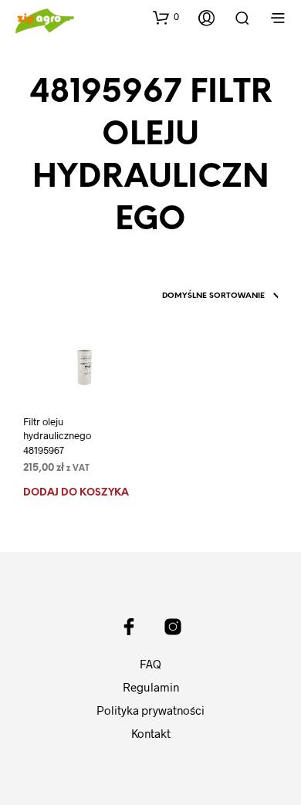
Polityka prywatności (150, 710)
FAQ (150, 664)
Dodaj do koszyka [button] (76, 493)
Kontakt (151, 733)
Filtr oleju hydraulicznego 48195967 (57, 435)
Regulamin (151, 687)
